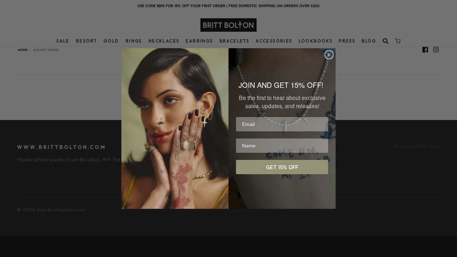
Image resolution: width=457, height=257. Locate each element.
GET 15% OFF (282, 167)
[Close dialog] (329, 55)
